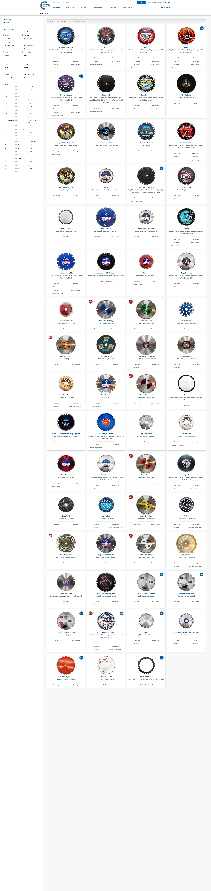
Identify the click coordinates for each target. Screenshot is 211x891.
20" (31, 158)
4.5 (18, 110)
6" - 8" (31, 117)
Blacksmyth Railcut (106, 433)
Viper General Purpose (66, 142)
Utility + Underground (29, 78)
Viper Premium (66, 475)
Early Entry (7, 42)
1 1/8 (5, 90)
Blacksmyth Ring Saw (146, 676)
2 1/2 (5, 97)
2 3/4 (31, 97)
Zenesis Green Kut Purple (146, 593)
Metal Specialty (8, 49)
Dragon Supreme (66, 95)
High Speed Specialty (9, 45)
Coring (6, 67)
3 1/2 (31, 100)
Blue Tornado (106, 228)
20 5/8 (19, 158)
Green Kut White (146, 554)
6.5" (18, 120)
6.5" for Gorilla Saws (32, 121)
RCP (25, 49)
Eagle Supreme (106, 475)
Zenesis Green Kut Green (186, 593)
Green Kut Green (146, 320)
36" (18, 168)
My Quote (164, 7)
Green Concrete (8, 71)
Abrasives (7, 32)
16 (31, 148)
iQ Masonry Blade (66, 676)
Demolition (26, 67)
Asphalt (6, 64)
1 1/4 (31, 86)
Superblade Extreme (66, 47)
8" (5, 129)
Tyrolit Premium (106, 356)
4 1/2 (5, 107)
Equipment (113, 7)
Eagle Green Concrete (106, 554)
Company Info (128, 7)
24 (5, 162)
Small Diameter (27, 52)
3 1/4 (5, 103)
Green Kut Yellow (146, 516)
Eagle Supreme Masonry (146, 356)
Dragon (186, 47)
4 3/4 (31, 107)
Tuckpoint (6, 55)
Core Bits (83, 7)
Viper (146, 632)
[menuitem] (57, 7)
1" (18, 93)
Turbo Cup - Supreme (66, 395)
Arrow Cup (106, 516)
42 (31, 168)
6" (18, 117)
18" (31, 155)
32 (31, 165)
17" (5, 155)
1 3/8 (31, 90)
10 (18, 132)
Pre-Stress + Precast (29, 74)
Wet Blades (70, 7)
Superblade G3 (146, 95)
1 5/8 (5, 93)
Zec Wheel (66, 516)
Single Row (186, 554)
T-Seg (186, 516)
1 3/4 (18, 90)
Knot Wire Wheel (66, 554)
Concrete (26, 64)
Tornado (146, 273)
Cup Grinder (7, 35)
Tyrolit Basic (186, 95)
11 (31, 136)
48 (5, 172)
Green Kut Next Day (106, 320)
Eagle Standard (186, 187)
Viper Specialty (106, 395)
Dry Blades (56, 7)
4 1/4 (18, 107)
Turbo (25, 55)
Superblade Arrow (186, 142)
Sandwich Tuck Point (66, 320)
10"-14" (6, 136)
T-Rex (106, 47)
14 (5, 148)
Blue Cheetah (186, 320)
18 (18, 155)
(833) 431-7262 (164, 2)
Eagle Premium (186, 273)
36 (5, 168)
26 (31, 162)
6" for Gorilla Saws (9, 120)
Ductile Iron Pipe (28, 38)
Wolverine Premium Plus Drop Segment (66, 433)
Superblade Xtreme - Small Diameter (186, 632)
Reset (47, 13)
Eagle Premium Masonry (106, 593)
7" (18, 126)
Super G (146, 47)
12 (5, 141)
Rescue (6, 52)
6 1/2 (5, 117)
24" (18, 162)
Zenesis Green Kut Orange (66, 632)
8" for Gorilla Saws (22, 129)
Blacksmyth (106, 95)
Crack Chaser (27, 32)
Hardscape (26, 71)
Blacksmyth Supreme (146, 187)
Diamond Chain (98, 7)
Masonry (6, 74)
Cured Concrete (8, 38)
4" (5, 110)
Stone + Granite (8, 78)
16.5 (18, 151)
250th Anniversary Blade (106, 632)
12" (18, 141)
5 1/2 (5, 113)
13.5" (31, 145)
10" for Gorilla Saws (19, 137)
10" (31, 132)
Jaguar (106, 187)
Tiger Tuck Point (146, 433)
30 (18, 165)
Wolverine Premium (146, 142)
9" (5, 132)
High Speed (27, 42)
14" (18, 148)
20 (5, 158)
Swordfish (186, 228)
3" (18, 103)
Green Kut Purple (146, 395)
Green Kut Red (146, 475)
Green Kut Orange (66, 356)
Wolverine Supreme (106, 142)
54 (18, 172)
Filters (43, 13)
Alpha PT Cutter (106, 676)
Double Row (186, 433)
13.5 (18, 145)
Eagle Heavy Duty (186, 356)
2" (5, 100)
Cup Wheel (26, 35)
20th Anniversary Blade (66, 593)
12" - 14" (6, 145)
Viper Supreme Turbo (66, 187)
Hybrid (186, 475)
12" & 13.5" (33, 141)
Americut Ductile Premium (106, 273)
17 (31, 151)
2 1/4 (18, 97)
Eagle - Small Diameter (146, 228)
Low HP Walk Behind (29, 45)
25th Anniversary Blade (66, 273)
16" (5, 151)
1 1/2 (18, 86)
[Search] (141, 2)
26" (5, 165)
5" (18, 113)
